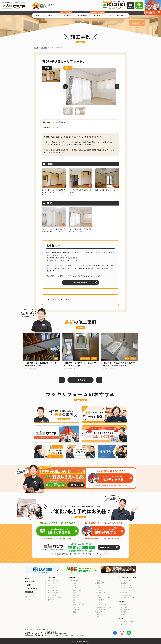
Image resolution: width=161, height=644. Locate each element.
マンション (76, 607)
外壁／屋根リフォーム (54, 592)
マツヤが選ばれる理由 (127, 621)
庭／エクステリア (102, 609)
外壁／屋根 (76, 595)
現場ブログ (98, 612)
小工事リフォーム (53, 600)
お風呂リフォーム (53, 585)
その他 (97, 617)
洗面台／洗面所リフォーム (128, 588)
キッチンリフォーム (53, 583)
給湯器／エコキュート (103, 597)
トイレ (74, 588)
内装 (74, 600)
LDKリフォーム (52, 595)
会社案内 (123, 604)
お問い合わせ (29, 581)
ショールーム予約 (31, 588)
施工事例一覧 (74, 580)
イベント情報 (125, 609)
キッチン (75, 583)
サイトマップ (29, 599)
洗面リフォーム (52, 590)
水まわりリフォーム (127, 590)
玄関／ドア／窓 (77, 597)
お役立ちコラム (99, 583)
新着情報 (123, 612)
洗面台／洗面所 (77, 590)
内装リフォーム (125, 595)
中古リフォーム (77, 609)
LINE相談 (28, 585)
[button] (65, 86)
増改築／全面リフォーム (55, 597)
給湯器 (74, 612)
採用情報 (28, 592)
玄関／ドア (100, 602)
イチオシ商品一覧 (53, 580)
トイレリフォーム (53, 588)
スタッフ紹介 (125, 607)
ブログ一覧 (98, 580)
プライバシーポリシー (31, 597)
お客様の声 (124, 624)
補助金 (123, 614)
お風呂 (74, 585)
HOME (27, 578)
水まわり (75, 592)
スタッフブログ (99, 614)
